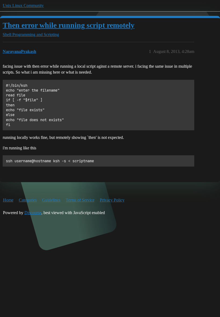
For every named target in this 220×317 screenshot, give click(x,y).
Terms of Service (80, 200)
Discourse (32, 212)
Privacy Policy (112, 200)
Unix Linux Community (23, 5)
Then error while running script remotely (68, 25)
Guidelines (51, 200)
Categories (28, 200)
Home (8, 200)
